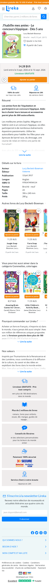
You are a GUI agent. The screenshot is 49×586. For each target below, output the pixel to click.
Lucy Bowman (34, 311)
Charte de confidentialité (25, 568)
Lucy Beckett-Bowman (32, 33)
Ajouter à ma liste (33, 41)
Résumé (6, 100)
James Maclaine (30, 310)
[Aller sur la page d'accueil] (12, 9)
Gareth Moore (9, 310)
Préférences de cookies (11, 562)
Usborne (26, 171)
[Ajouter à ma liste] (4, 79)
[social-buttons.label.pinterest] (45, 533)
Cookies (26, 562)
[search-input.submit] (43, 16)
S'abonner (24, 519)
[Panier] (45, 8)
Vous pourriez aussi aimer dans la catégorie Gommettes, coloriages (20, 265)
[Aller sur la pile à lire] (39, 8)
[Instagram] (41, 533)
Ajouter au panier (27, 79)
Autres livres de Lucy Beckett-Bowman (22, 203)
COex (31, 577)
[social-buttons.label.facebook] (32, 533)
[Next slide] (43, 233)
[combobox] (22, 16)
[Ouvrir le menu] (2, 8)
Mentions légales (26, 565)
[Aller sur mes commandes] (33, 9)
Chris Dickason (14, 311)
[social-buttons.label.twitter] (36, 533)
